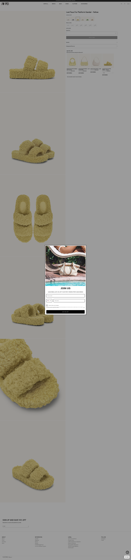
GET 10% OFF (65, 311)
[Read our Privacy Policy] (84, 307)
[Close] (84, 247)
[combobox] (49, 300)
